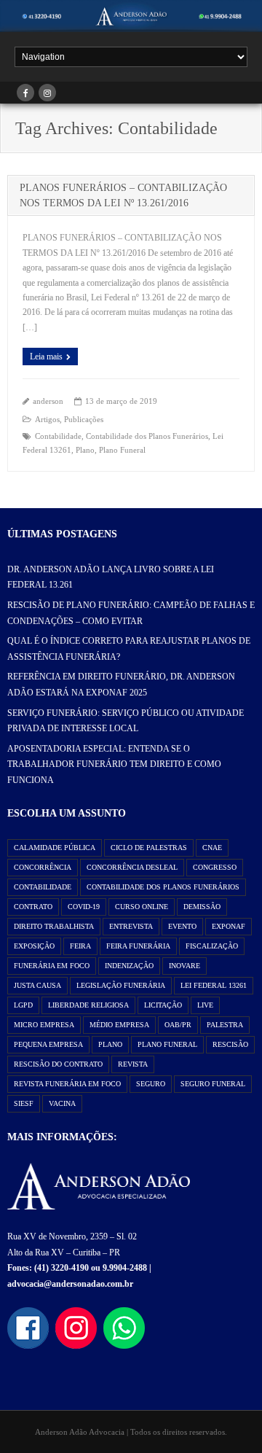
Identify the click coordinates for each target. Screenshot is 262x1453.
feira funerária (138, 946)
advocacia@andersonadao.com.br (70, 1284)
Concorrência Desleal (132, 867)
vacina (62, 1103)
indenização (129, 966)
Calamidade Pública (54, 848)
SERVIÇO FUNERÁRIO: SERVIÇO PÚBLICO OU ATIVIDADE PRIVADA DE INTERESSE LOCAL (125, 721)
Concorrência (42, 867)
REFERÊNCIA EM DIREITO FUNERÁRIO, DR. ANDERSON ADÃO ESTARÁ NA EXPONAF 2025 (121, 684)
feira (80, 946)
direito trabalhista (54, 926)
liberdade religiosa (88, 1005)
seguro (150, 1084)
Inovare (184, 966)
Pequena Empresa (48, 1044)
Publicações (83, 419)
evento (182, 926)
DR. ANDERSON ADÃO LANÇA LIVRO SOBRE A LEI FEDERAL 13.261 (110, 577)
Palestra (225, 1025)
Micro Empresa (44, 1025)
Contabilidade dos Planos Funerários (147, 436)
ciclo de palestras (149, 848)
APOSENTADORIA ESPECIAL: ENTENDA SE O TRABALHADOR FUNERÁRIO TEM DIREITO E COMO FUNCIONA (114, 764)
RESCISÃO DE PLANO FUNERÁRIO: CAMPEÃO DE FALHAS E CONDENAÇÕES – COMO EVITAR (131, 613)
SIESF (23, 1103)
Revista (133, 1064)
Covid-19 (84, 907)
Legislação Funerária (120, 985)
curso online (141, 907)
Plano (85, 449)
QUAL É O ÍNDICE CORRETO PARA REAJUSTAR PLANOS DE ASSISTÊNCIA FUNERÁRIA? (128, 649)
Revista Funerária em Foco (67, 1084)
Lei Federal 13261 (213, 985)
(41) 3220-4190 (61, 1268)
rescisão (230, 1044)
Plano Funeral (122, 449)
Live (205, 1005)
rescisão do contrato (58, 1064)
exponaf (228, 926)
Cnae (212, 848)
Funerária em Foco (52, 966)
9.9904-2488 (125, 1268)
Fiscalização (212, 946)
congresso (215, 867)
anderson (48, 401)
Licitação (163, 1005)
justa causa (37, 985)
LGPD (23, 1005)
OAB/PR (177, 1025)
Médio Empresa (119, 1025)
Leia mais (46, 356)
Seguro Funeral (212, 1084)
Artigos (47, 419)
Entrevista (131, 926)
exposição (34, 946)
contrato (33, 907)
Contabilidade (58, 436)
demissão (202, 907)
